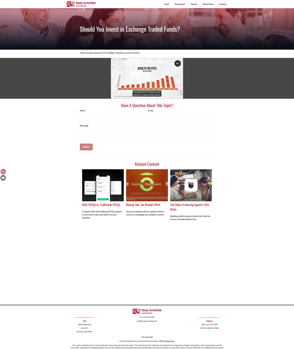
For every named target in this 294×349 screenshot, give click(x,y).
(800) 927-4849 (213, 328)
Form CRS (149, 337)
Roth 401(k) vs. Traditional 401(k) (101, 204)
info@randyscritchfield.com (147, 321)
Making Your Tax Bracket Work (143, 204)
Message (84, 125)
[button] (166, 4)
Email (150, 110)
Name (82, 110)
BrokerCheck (169, 341)
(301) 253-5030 (212, 325)
